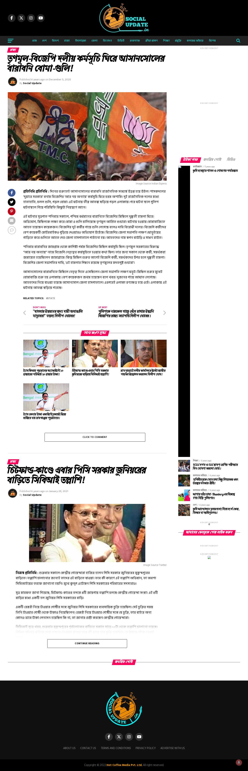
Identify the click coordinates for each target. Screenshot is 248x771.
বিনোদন (107, 40)
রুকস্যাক (135, 40)
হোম (34, 40)
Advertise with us (172, 748)
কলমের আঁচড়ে (195, 40)
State (51, 298)
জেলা (94, 40)
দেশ (44, 40)
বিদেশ (55, 40)
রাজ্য (67, 40)
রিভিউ (120, 40)
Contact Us (88, 748)
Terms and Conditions (116, 748)
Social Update (32, 83)
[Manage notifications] (239, 762)
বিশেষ (212, 40)
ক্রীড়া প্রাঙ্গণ (151, 40)
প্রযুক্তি (178, 40)
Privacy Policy (146, 748)
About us (69, 748)
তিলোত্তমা (80, 40)
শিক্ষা (166, 40)
